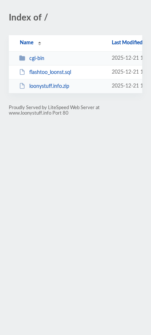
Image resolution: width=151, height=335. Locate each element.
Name (26, 42)
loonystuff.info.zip (49, 86)
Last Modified (127, 42)
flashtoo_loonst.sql (50, 72)
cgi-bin (36, 58)
